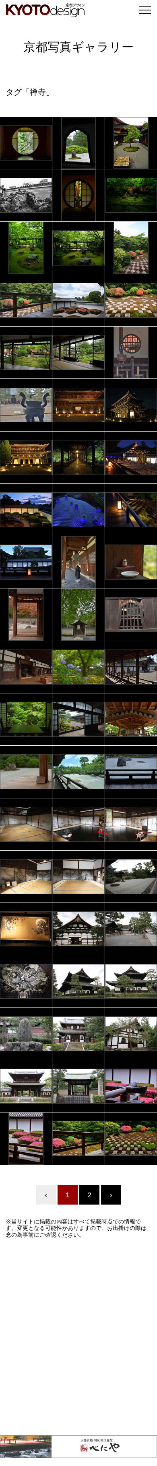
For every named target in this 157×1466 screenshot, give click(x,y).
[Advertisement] (78, 1336)
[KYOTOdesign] (45, 13)
